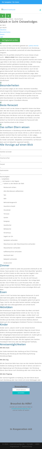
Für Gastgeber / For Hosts (10, 2)
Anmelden (21, 393)
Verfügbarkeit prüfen (10, 40)
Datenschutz (27, 446)
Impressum (14, 446)
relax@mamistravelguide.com (21, 408)
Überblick (3, 30)
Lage (1, 37)
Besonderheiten (5, 32)
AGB (37, 444)
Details (2, 34)
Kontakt (30, 444)
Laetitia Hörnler (33, 46)
